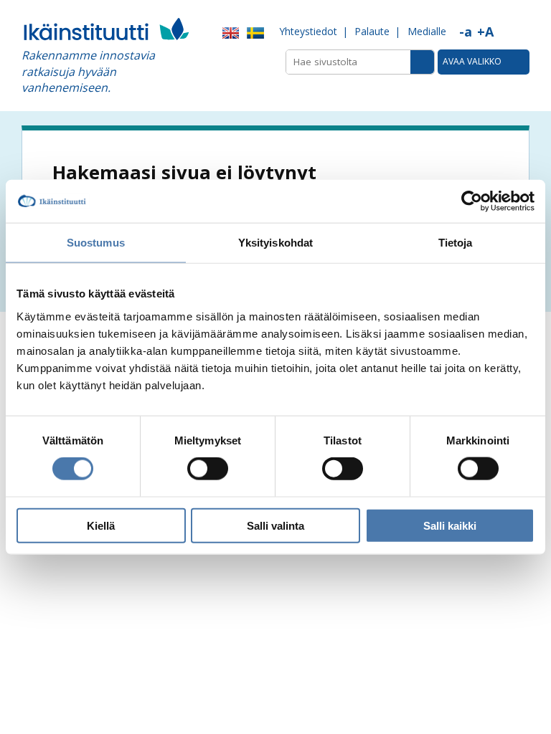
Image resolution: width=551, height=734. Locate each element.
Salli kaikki (449, 525)
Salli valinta (275, 525)
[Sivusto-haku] (422, 62)
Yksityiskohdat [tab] (275, 243)
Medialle (427, 31)
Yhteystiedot (308, 31)
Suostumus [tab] (96, 243)
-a (465, 31)
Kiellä (101, 525)
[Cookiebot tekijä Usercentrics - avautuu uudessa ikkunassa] (471, 201)
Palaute (372, 31)
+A (485, 31)
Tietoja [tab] (455, 243)
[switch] (207, 468)
